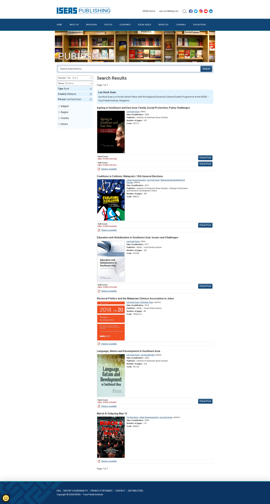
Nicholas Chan (146, 302)
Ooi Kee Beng (132, 417)
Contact (120, 490)
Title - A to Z (75, 78)
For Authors (199, 25)
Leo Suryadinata (147, 355)
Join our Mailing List (168, 11)
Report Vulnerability (75, 490)
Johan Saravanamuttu (136, 180)
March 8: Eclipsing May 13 (112, 413)
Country (65, 118)
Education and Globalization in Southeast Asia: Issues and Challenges (137, 237)
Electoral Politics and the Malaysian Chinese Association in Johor (135, 298)
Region (64, 112)
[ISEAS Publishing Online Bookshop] (84, 10)
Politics (108, 25)
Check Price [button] (205, 157)
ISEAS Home (149, 11)
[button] (90, 88)
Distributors (135, 490)
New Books (91, 25)
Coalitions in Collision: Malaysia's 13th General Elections (130, 176)
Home (59, 25)
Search (206, 68)
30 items (75, 83)
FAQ (59, 490)
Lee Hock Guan (133, 112)
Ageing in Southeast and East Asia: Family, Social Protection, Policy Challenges (143, 107)
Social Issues (144, 25)
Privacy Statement (102, 490)
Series (64, 124)
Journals (181, 25)
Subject (65, 106)
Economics (125, 25)
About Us (74, 25)
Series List (163, 25)
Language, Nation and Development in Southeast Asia (128, 351)
